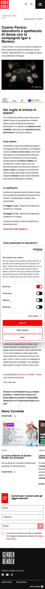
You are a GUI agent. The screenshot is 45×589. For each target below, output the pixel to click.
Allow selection (22, 330)
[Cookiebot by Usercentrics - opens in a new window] (32, 249)
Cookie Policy (7, 582)
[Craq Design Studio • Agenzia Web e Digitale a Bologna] (36, 586)
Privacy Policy (21, 582)
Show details (33, 316)
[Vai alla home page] (4, 4)
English (29, 13)
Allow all (22, 323)
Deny (22, 337)
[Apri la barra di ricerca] (26, 4)
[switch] (39, 293)
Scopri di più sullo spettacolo (15, 229)
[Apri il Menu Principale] (40, 4)
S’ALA (23, 375)
